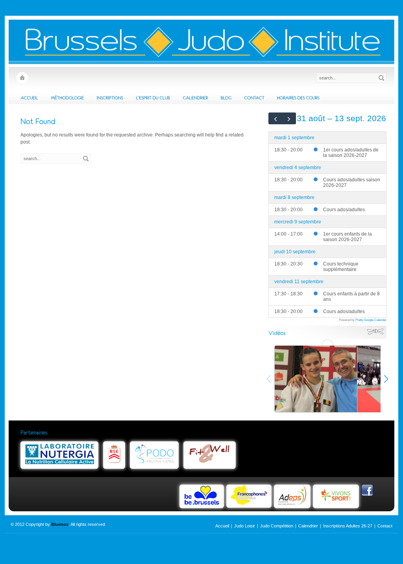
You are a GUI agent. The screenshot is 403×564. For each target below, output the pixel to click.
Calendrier (308, 525)
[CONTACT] (254, 97)
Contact (384, 525)
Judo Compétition (276, 525)
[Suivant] (289, 118)
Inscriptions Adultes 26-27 (347, 525)
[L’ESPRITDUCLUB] (153, 97)
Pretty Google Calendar (370, 320)
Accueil (222, 525)
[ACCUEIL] (29, 97)
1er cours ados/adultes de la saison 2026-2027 (351, 152)
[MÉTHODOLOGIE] (67, 97)
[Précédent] (275, 118)
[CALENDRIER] (195, 97)
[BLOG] (225, 97)
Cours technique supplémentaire (341, 266)
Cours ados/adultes (344, 209)
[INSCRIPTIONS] (109, 97)
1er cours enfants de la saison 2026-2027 (347, 236)
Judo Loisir (244, 525)
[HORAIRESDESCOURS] (298, 97)
